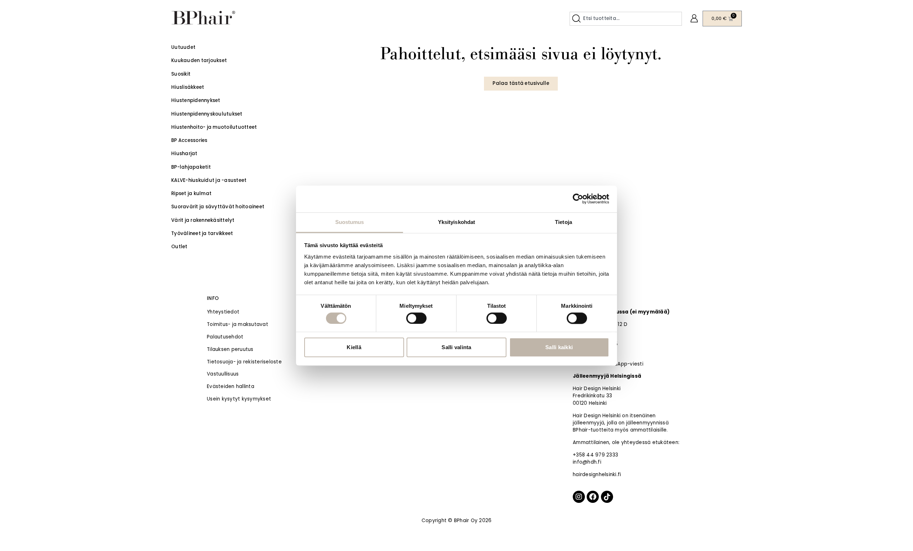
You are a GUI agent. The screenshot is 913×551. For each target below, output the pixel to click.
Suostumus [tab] (349, 222)
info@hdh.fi (587, 462)
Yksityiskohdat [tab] (456, 222)
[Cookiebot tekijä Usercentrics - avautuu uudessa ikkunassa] (578, 198)
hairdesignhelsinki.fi (597, 474)
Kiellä (354, 348)
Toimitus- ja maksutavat (237, 324)
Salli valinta (456, 348)
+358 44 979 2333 (595, 454)
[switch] (416, 318)
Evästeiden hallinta (230, 386)
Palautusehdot (225, 336)
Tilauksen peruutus (230, 349)
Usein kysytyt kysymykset (239, 399)
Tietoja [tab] (563, 222)
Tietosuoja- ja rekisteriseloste (244, 361)
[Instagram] (579, 497)
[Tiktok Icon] (607, 497)
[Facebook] (593, 497)
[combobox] (626, 19)
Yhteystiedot (223, 311)
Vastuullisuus (223, 374)
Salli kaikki (559, 348)
